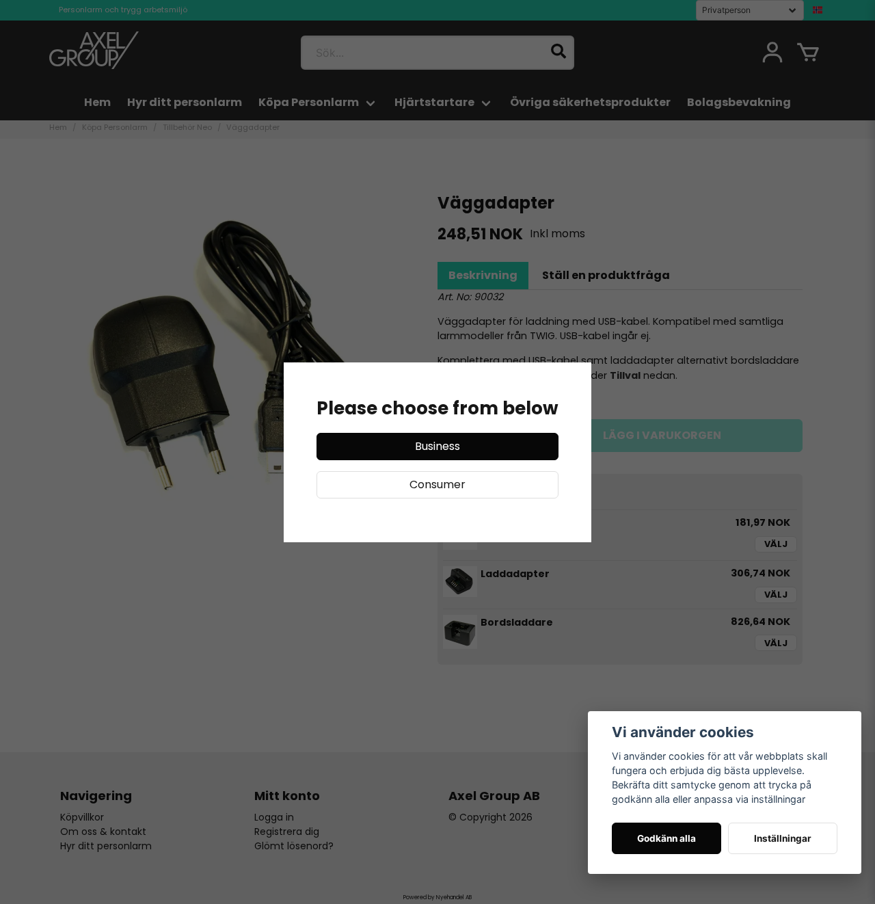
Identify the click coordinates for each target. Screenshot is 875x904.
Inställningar (782, 838)
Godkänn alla (666, 838)
